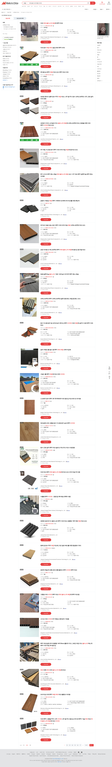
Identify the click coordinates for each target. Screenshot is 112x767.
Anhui (6, 76)
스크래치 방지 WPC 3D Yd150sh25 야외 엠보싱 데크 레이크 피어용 (60, 398)
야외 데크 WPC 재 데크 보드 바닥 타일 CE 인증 (60, 472)
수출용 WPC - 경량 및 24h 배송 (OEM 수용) (55, 496)
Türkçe (89, 754)
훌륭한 (71, 6)
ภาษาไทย (84, 754)
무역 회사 (7, 47)
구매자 (86, 9)
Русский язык (60, 754)
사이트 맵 (70, 752)
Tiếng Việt (94, 754)
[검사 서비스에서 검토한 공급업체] (9, 37)
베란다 (50, 6)
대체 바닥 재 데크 (53, 670)
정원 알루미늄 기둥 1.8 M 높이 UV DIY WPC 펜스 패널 (59, 274)
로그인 (108, 4)
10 (23, 745)
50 (30, 745)
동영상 (21, 22)
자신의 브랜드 (8, 62)
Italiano (53, 754)
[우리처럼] (78, 752)
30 (27, 745)
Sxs (63, 6)
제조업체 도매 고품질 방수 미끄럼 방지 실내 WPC (57, 423)
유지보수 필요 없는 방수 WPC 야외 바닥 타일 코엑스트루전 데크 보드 (62, 225)
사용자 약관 (42, 752)
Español (38, 754)
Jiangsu (6, 74)
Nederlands (75, 754)
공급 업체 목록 (20, 18)
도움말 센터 (32, 752)
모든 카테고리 (7, 9)
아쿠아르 (67, 6)
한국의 (65, 754)
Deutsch (43, 754)
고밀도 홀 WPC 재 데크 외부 (52, 374)
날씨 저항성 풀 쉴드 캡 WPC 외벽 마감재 (55, 349)
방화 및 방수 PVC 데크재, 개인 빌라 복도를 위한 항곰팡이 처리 (60, 545)
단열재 (28, 6)
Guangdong (7, 78)
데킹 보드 (36, 6)
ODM (6, 60)
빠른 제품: (24, 6)
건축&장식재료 (6, 25)
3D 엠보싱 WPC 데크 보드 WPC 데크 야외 (54, 72)
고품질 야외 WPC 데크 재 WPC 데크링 (59, 594)
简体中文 (18, 754)
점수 (32, 6)
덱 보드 (40, 6)
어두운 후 (54, 6)
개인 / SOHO (7, 53)
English (13, 754)
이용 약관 (59, 761)
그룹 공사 (6, 49)
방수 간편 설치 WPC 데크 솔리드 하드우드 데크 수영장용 (57, 447)
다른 (5, 51)
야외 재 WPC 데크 (51, 23)
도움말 (94, 9)
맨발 (44, 6)
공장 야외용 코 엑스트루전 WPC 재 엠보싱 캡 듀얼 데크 (62, 249)
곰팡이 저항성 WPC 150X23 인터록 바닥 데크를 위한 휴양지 (60, 200)
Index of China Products (65, 755)
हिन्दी (80, 754)
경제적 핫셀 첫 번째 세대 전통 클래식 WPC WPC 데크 (58, 570)
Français (33, 754)
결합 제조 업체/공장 (9, 45)
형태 (83, 6)
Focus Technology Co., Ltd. (57, 758)
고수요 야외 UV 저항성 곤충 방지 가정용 (54, 619)
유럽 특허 (59, 6)
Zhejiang (7, 72)
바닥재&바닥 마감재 (8, 27)
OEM (6, 58)
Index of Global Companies (77, 755)
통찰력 (79, 6)
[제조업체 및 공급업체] (10, 3)
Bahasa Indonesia (101, 754)
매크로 (75, 6)
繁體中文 (23, 754)
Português (48, 754)
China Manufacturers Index (53, 755)
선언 (37, 752)
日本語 (28, 754)
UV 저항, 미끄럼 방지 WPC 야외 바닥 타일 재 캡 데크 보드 (59, 149)
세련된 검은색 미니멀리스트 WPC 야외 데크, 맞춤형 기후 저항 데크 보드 (63, 521)
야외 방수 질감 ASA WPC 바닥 (52, 47)
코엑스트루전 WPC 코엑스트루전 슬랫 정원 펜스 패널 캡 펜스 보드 (60, 298)
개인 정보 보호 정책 (50, 752)
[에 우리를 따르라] (81, 752)
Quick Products (43, 755)
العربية (70, 754)
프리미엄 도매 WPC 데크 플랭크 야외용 (55, 694)
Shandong (7, 70)
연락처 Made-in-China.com (61, 752)
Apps (101, 9)
